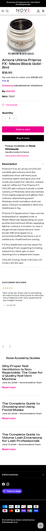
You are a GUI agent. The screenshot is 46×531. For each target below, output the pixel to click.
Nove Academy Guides (23, 358)
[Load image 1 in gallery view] (21, 36)
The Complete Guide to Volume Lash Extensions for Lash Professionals (22, 438)
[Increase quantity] (14, 118)
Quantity (7, 113)
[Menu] (3, 11)
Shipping (7, 85)
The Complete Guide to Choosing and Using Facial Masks (21, 407)
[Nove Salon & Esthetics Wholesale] (23, 11)
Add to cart (23, 129)
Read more (9, 387)
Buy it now (23, 138)
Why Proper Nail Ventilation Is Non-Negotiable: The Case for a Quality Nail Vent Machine (22, 372)
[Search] (8, 11)
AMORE (10, 91)
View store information (17, 156)
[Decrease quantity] (4, 118)
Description (9, 164)
